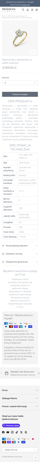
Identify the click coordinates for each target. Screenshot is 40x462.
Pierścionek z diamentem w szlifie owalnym (17, 17)
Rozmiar (5, 77)
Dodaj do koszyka (20, 94)
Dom (4, 16)
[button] (32, 10)
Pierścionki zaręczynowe (16, 16)
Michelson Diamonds (14, 457)
